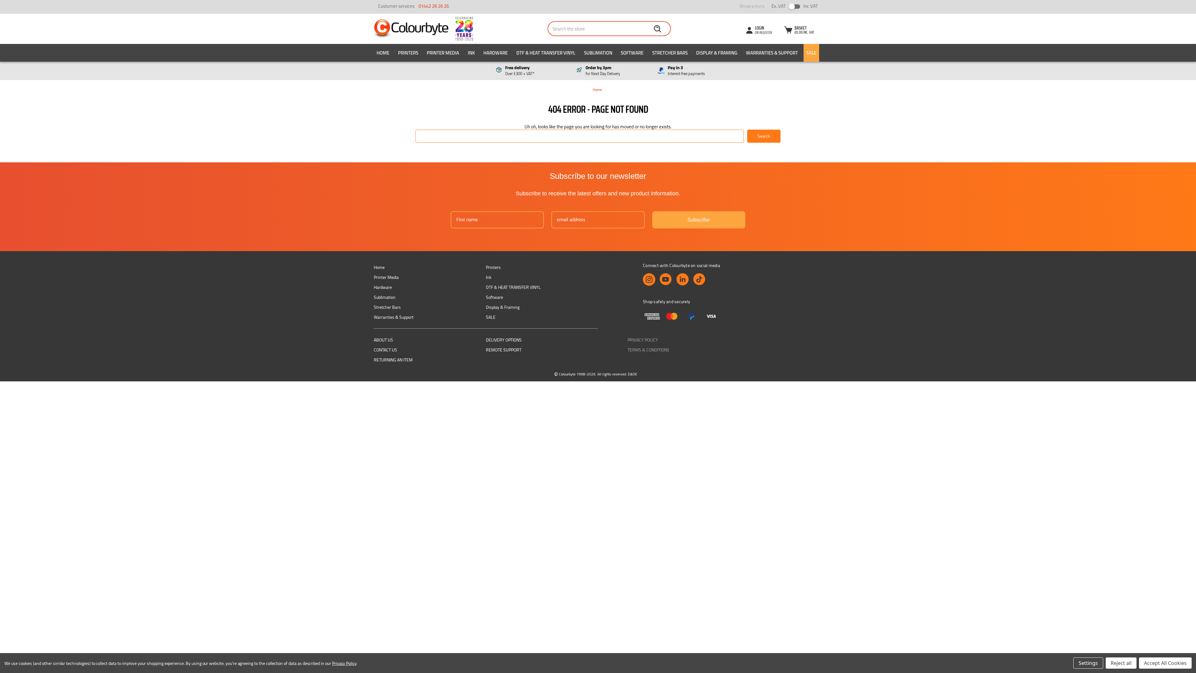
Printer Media (443, 52)
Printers (408, 52)
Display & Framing (716, 52)
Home (383, 52)
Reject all (1121, 663)
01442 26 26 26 (434, 6)
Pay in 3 (686, 70)
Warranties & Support (772, 52)
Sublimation (598, 52)
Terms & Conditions (648, 350)
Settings (1088, 663)
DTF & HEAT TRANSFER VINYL (545, 52)
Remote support (503, 350)
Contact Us (385, 350)
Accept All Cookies (1165, 663)
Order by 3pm (603, 70)
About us (383, 340)
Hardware (495, 52)
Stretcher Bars (670, 52)
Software (632, 52)
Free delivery (519, 70)
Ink (471, 52)
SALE (811, 52)
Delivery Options (504, 340)
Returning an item (393, 360)
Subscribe (698, 219)
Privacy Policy (643, 340)
